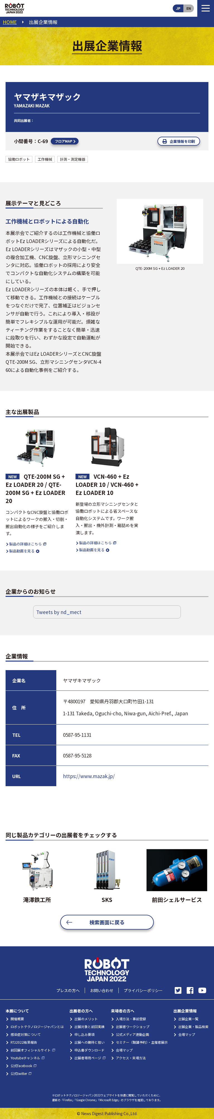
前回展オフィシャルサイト (31, 1050)
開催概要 (17, 1018)
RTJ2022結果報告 (24, 1042)
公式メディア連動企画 (132, 1034)
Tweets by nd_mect (58, 611)
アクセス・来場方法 (131, 1057)
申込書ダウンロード (89, 1050)
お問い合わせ (101, 990)
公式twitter (19, 1073)
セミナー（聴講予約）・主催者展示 (142, 1042)
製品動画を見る (22, 551)
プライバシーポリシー (143, 990)
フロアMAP (63, 141)
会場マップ (124, 1050)
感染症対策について (26, 1034)
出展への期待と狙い (89, 1042)
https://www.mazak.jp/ (89, 776)
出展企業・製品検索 (193, 1026)
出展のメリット (86, 1018)
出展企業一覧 (188, 1018)
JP (178, 8)
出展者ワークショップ (132, 1026)
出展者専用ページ (87, 1057)
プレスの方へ (68, 990)
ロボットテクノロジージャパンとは (37, 1026)
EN (188, 8)
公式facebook (21, 1065)
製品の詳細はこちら (25, 544)
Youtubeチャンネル (25, 1057)
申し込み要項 (84, 1034)
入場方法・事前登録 (131, 1018)
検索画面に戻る (107, 922)
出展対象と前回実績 (89, 1026)
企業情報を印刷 (182, 141)
